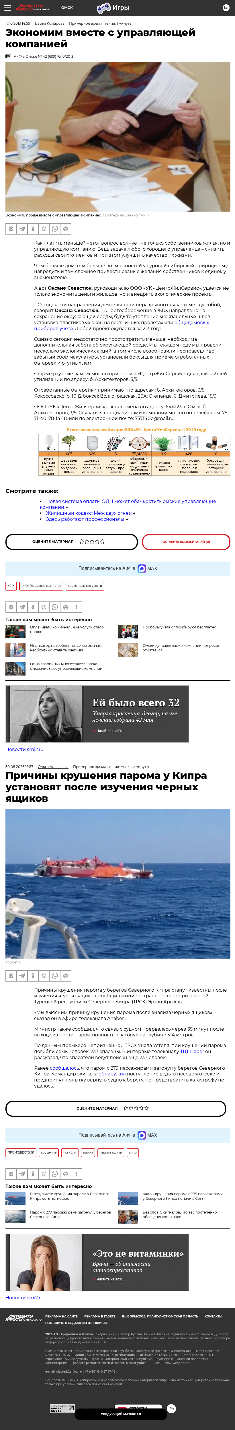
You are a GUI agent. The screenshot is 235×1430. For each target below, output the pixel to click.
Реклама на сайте (61, 1316)
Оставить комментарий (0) (186, 542)
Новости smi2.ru (24, 749)
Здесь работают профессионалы (85, 519)
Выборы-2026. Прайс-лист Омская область (160, 1316)
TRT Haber (192, 1051)
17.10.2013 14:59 (17, 23)
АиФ (145, 215)
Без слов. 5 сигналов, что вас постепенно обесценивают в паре (180, 1214)
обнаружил (112, 1074)
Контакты (213, 1316)
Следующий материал (121, 1414)
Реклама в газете (99, 1316)
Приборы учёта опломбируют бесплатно (179, 627)
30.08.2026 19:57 (19, 767)
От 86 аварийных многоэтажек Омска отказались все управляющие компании (66, 666)
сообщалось (64, 1068)
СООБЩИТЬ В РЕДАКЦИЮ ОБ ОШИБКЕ (76, 1323)
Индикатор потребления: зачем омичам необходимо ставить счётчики (65, 647)
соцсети (12, 962)
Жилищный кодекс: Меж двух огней (89, 513)
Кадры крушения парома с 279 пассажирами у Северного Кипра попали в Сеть (183, 1196)
